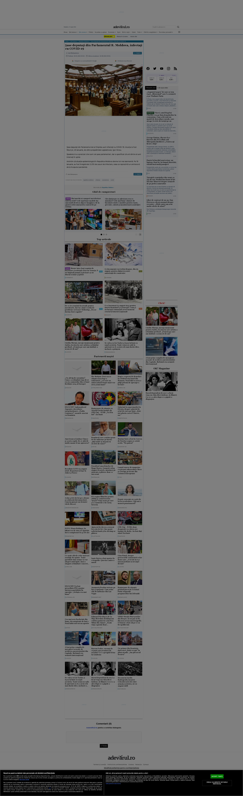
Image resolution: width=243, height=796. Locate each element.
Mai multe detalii (24, 779)
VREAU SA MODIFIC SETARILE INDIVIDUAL (217, 783)
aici (50, 788)
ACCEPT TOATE (217, 776)
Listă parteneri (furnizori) (113, 783)
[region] (121, 783)
